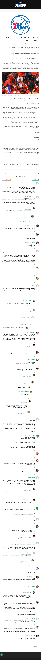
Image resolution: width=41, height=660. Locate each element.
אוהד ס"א (33, 626)
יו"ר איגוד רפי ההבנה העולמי (29, 526)
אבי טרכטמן (32, 618)
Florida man (32, 470)
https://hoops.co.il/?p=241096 (25, 221)
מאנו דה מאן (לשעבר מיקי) (25, 216)
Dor (27, 346)
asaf (30, 592)
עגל (30, 310)
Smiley (33, 267)
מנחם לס (33, 453)
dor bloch (37, 43)
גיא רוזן (33, 435)
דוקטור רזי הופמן (31, 359)
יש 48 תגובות (22, 43)
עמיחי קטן (33, 635)
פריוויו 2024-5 (35, 646)
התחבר (3, 173)
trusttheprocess (31, 477)
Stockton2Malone (31, 543)
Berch (33, 242)
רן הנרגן (33, 518)
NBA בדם (33, 225)
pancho (26, 209)
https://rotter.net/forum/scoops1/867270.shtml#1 (25, 363)
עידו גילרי (29, 207)
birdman (23, 325)
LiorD (33, 285)
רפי (34, 576)
